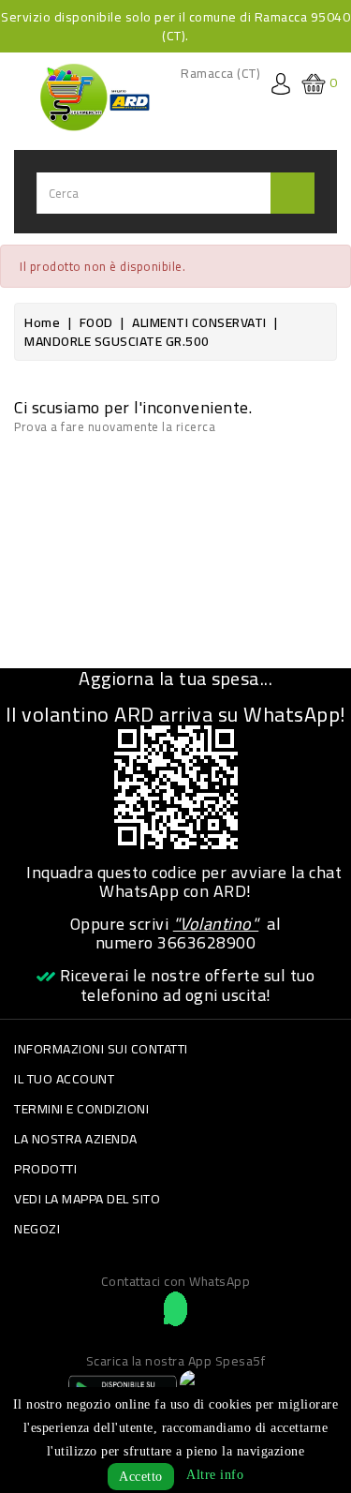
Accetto (141, 1477)
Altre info (214, 1475)
